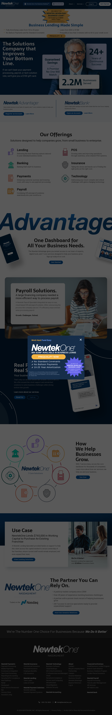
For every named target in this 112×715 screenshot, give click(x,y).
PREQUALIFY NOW (48, 357)
